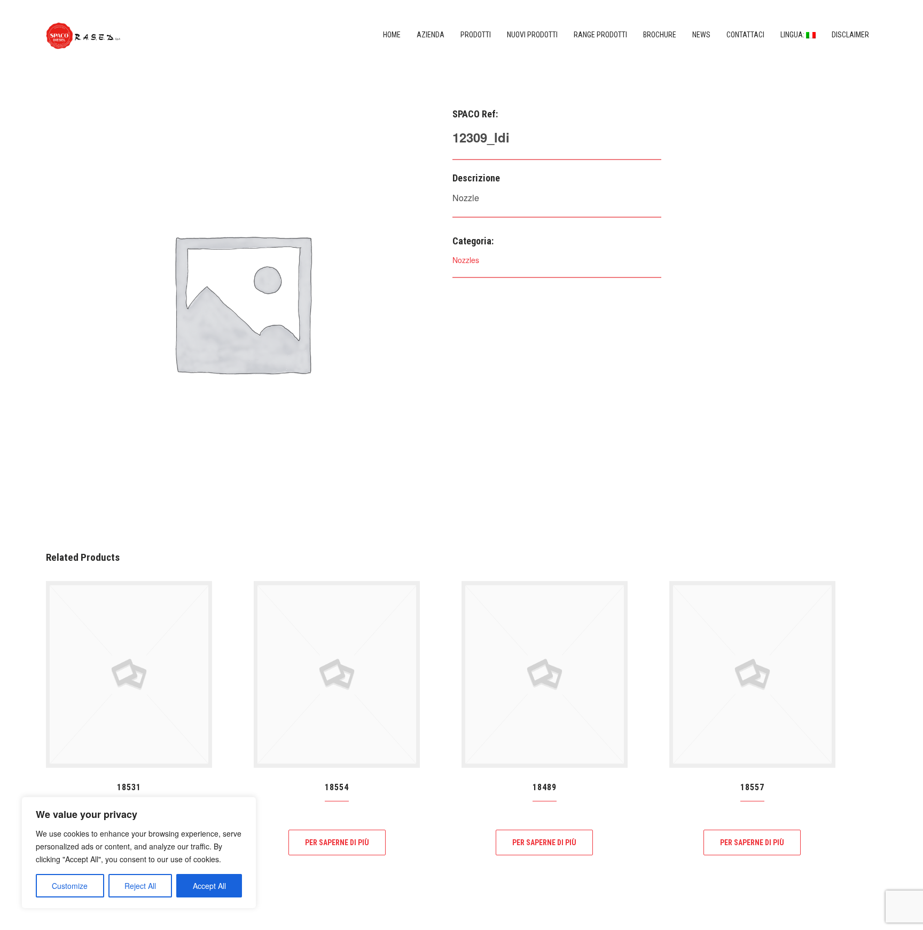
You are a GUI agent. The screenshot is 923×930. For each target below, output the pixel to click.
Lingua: (793, 34)
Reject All (140, 885)
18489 (545, 787)
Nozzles (465, 260)
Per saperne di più (337, 842)
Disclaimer (850, 34)
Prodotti (475, 34)
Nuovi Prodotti (532, 34)
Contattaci (745, 34)
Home (392, 34)
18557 (752, 787)
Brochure (659, 34)
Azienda (430, 34)
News (701, 34)
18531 (129, 787)
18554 (337, 787)
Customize (70, 885)
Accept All (209, 885)
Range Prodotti (600, 34)
